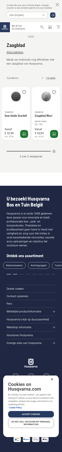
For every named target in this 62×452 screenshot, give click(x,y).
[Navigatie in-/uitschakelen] (58, 27)
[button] (24, 92)
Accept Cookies (31, 414)
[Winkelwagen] (50, 27)
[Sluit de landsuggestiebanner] (57, 4)
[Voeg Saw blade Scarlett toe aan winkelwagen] (24, 134)
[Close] (52, 379)
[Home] (5, 27)
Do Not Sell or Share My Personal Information (30, 423)
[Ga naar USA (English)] (52, 15)
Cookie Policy (15, 407)
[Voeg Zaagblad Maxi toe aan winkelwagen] (54, 134)
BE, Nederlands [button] (18, 28)
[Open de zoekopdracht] (42, 27)
